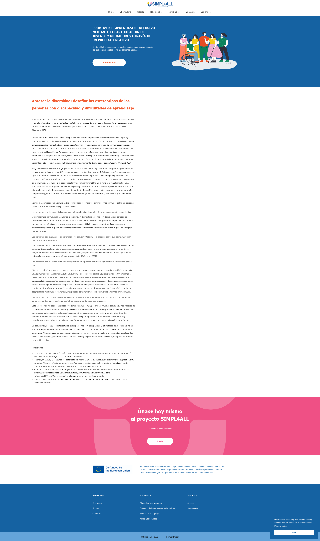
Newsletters (193, 508)
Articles (191, 503)
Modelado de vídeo (148, 519)
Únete (160, 441)
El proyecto (125, 12)
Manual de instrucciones (151, 503)
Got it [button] (294, 533)
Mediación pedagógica (150, 514)
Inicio (111, 12)
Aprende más (109, 62)
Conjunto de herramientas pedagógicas (157, 508)
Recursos (155, 12)
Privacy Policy (172, 537)
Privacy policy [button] (280, 526)
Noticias (173, 12)
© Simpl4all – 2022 (149, 537)
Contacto (190, 12)
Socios (140, 12)
